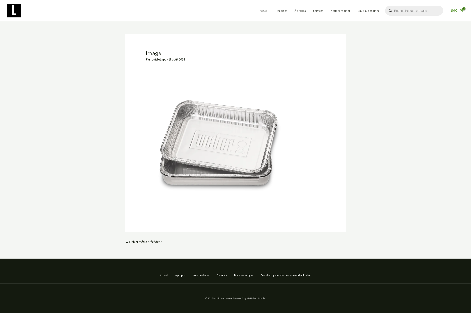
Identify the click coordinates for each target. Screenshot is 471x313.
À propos (300, 11)
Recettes (281, 11)
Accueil (264, 11)
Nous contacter (340, 11)
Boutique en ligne (368, 11)
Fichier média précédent (143, 242)
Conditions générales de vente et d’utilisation (286, 275)
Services (318, 11)
